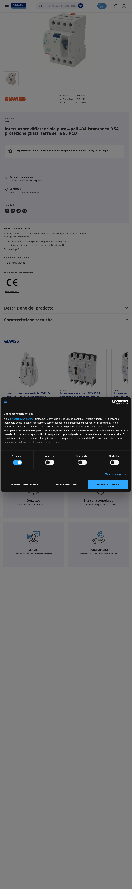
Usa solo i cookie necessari (24, 484)
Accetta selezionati (66, 484)
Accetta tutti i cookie (107, 484)
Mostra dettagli (113, 474)
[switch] (49, 462)
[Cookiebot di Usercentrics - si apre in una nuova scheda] (114, 402)
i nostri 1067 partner (22, 418)
